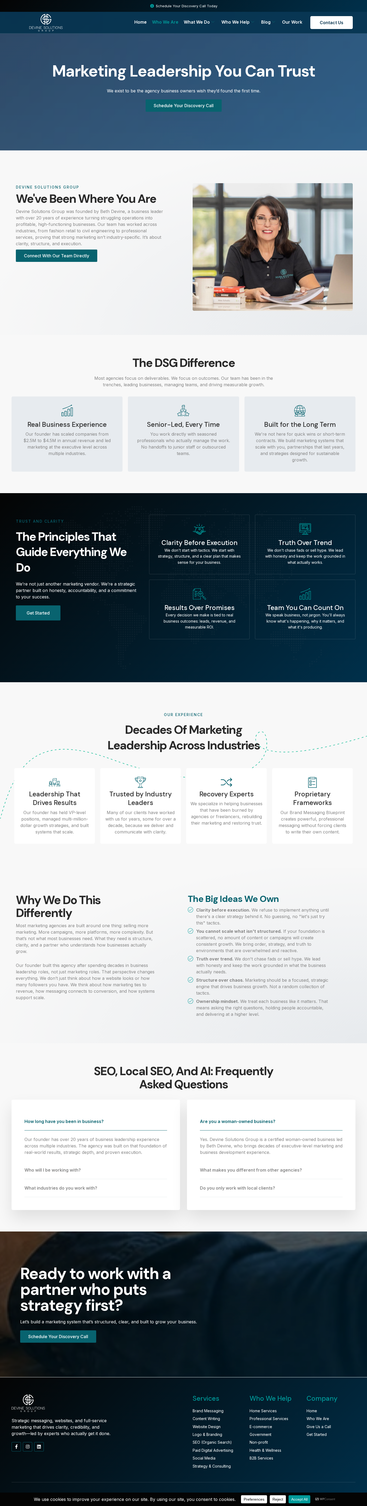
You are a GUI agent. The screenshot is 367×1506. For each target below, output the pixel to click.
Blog (266, 22)
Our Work (292, 22)
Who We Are (165, 22)
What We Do (197, 22)
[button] (95, 1122)
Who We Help (235, 22)
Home (140, 22)
